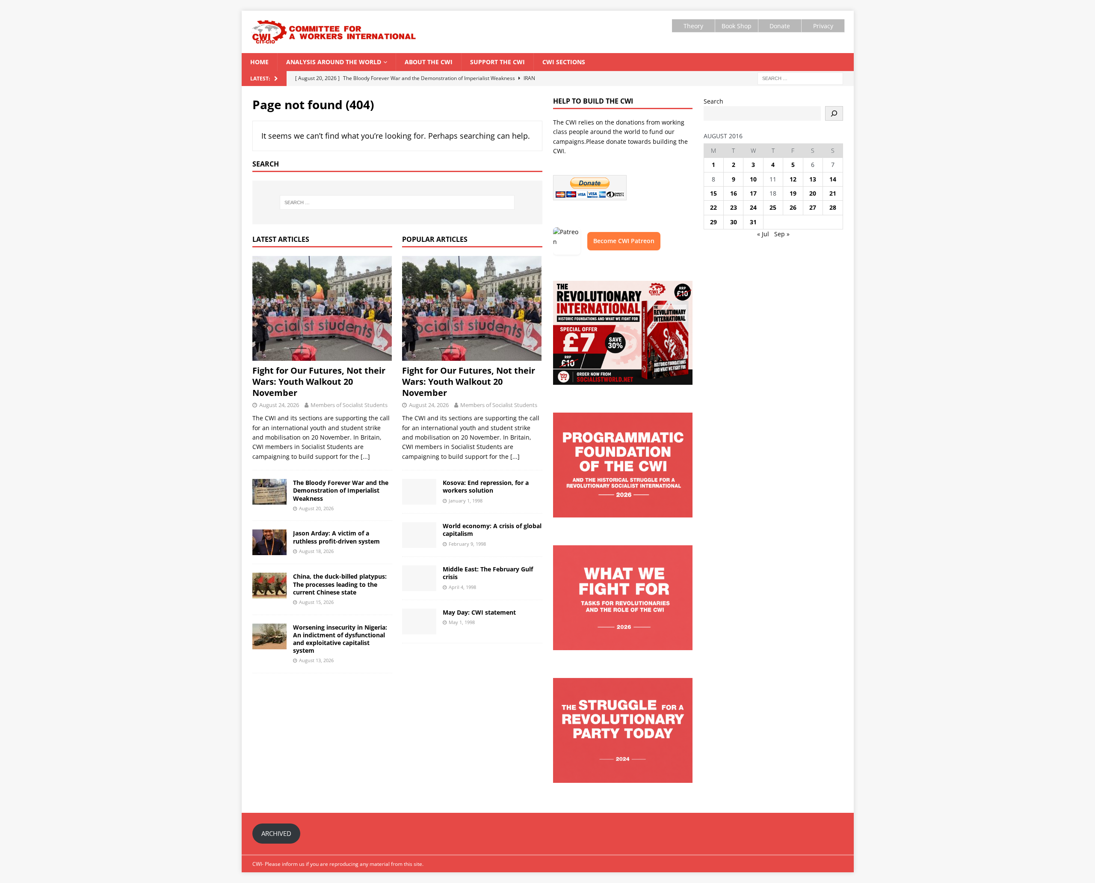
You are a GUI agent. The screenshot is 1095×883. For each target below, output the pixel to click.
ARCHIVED (276, 833)
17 (753, 193)
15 (713, 193)
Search (713, 101)
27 (812, 207)
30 (733, 222)
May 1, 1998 (462, 622)
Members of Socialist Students (349, 405)
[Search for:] (800, 78)
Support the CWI (497, 62)
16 (733, 193)
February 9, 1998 (467, 544)
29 (713, 222)
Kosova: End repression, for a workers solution (486, 486)
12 (793, 179)
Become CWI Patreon (623, 241)
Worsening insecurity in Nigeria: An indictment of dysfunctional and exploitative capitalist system (340, 639)
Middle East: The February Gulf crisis (488, 573)
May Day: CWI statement (479, 612)
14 (832, 179)
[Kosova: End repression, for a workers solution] (419, 492)
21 (832, 193)
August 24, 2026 (279, 405)
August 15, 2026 (316, 602)
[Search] (834, 113)
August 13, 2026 (316, 660)
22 (713, 207)
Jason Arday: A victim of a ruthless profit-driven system (336, 537)
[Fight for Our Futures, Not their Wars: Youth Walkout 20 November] (322, 308)
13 (812, 179)
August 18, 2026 (316, 551)
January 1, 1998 (465, 500)
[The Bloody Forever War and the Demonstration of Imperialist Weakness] (269, 492)
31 (753, 222)
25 (772, 207)
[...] (365, 456)
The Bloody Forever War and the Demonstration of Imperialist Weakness (340, 490)
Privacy (823, 26)
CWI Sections (563, 62)
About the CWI (429, 62)
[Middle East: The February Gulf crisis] (419, 578)
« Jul (763, 234)
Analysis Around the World (333, 62)
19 (793, 193)
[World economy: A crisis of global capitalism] (419, 535)
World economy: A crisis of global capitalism (492, 530)
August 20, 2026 (316, 508)
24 (753, 207)
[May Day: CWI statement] (419, 621)
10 (753, 179)
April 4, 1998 (462, 587)
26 (793, 207)
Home (259, 62)
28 (832, 207)
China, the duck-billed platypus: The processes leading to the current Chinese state (340, 584)
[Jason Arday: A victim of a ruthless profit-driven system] (269, 542)
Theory (693, 26)
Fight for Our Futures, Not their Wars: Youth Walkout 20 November (318, 381)
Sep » (782, 234)
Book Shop (737, 26)
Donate (779, 26)
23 (733, 207)
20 (812, 193)
